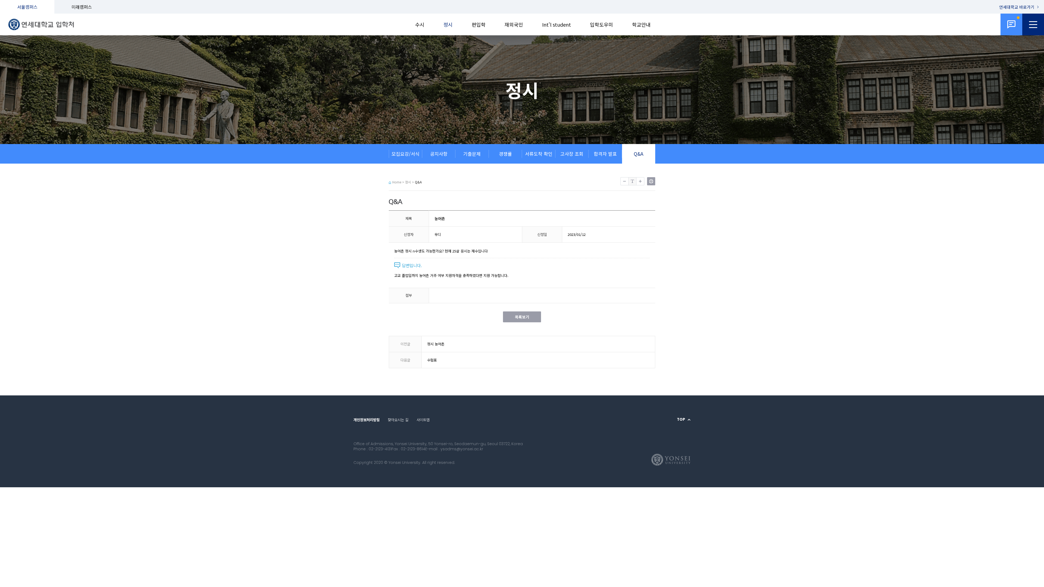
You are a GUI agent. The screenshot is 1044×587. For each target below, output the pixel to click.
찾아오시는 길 (398, 419)
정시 (448, 24)
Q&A (638, 153)
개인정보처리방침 (366, 419)
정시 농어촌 (436, 343)
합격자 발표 (605, 153)
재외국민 (514, 24)
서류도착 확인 (538, 153)
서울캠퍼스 (27, 7)
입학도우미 (601, 24)
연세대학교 (1016, 7)
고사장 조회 (571, 153)
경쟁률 (505, 153)
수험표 (432, 360)
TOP (681, 419)
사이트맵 (423, 419)
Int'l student (556, 24)
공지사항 (439, 153)
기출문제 (472, 153)
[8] (1011, 24)
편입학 (479, 24)
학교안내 (641, 24)
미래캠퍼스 (82, 7)
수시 (419, 24)
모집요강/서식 (405, 153)
